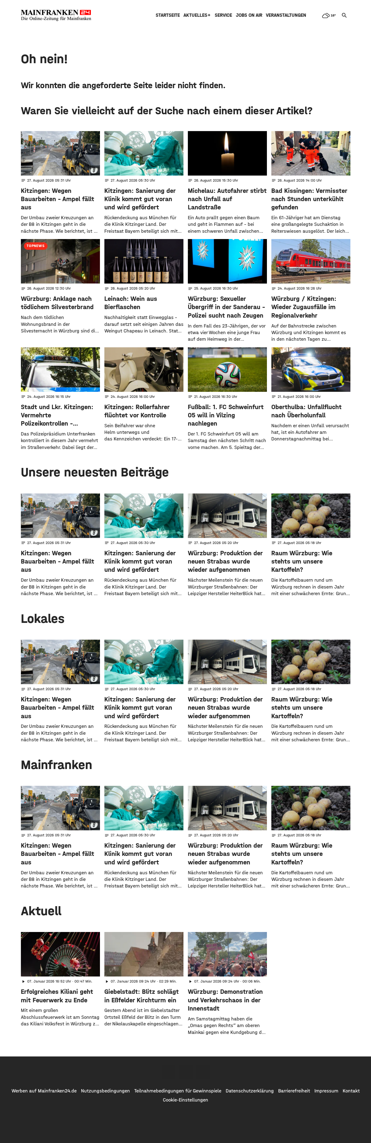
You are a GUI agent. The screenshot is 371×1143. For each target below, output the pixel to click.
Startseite (168, 15)
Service (223, 15)
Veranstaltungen (286, 15)
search (344, 15)
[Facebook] (168, 1072)
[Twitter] (186, 1072)
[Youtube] (203, 1072)
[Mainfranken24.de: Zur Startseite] (56, 15)
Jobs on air (249, 15)
